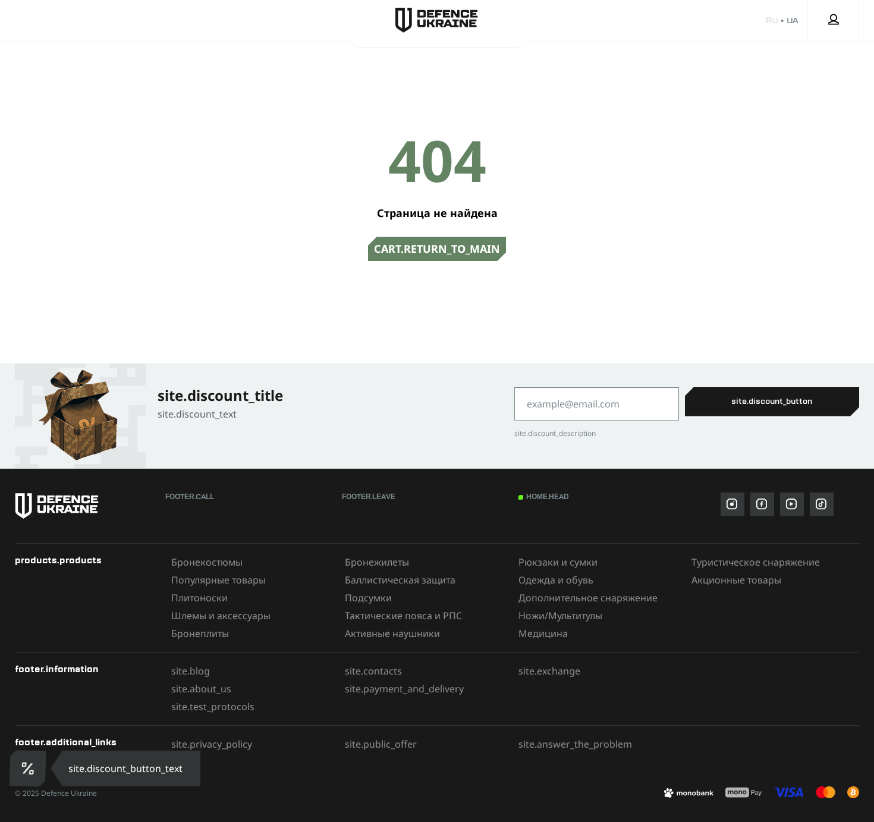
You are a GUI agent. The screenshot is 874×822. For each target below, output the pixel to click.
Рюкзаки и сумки (558, 562)
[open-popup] (28, 768)
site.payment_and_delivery (404, 688)
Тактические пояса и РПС (403, 615)
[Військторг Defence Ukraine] (84, 505)
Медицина (543, 633)
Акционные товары (736, 579)
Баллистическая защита (400, 579)
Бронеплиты (200, 633)
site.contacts (373, 670)
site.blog (190, 670)
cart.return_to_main (437, 248)
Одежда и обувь (555, 579)
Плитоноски (199, 597)
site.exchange (549, 670)
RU (772, 21)
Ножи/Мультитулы (560, 615)
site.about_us (201, 688)
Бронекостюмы (207, 562)
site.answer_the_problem (575, 744)
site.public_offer (381, 744)
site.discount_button (771, 401)
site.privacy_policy (211, 744)
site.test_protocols (212, 706)
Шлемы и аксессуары (221, 615)
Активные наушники (392, 633)
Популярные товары (218, 579)
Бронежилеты (377, 562)
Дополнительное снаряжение (588, 597)
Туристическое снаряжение (755, 562)
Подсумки (368, 597)
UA (792, 21)
